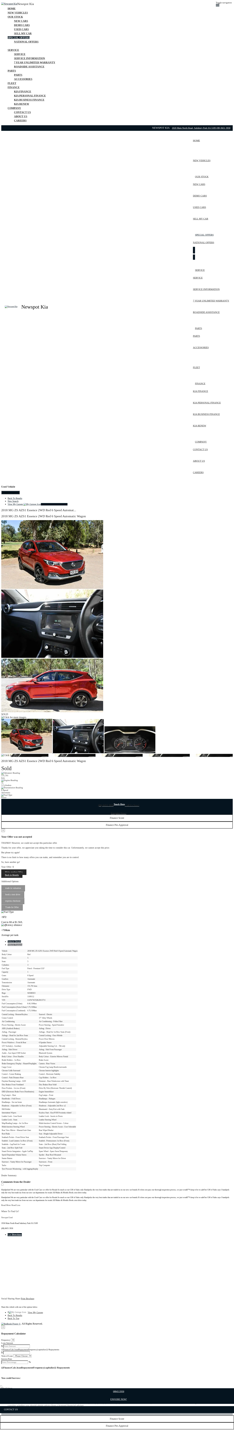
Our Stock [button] (15, 16)
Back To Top (13, 1318)
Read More (6, 1205)
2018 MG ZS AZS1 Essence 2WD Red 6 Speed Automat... (38, 510)
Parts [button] (12, 70)
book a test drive (12, 894)
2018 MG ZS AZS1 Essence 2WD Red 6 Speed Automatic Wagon (43, 516)
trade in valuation (13, 888)
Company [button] (14, 108)
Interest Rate (6, 1359)
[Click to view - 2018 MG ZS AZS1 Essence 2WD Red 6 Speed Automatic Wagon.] (27, 752)
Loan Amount (7, 1343)
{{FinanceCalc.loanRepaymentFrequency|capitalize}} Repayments (30, 1349)
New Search (13, 501)
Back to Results (12, 875)
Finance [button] (14, 87)
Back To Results (15, 498)
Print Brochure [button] (27, 1298)
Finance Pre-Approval (117, 1425)
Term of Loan (7, 1356)
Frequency (5, 1340)
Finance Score (117, 1418)
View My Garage (37, 504)
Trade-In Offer (12, 907)
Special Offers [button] (19, 37)
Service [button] (13, 50)
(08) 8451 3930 (223, 128)
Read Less (15, 1205)
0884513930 (118, 1391)
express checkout (12, 901)
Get (14, 1234)
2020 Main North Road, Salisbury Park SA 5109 (194, 128)
